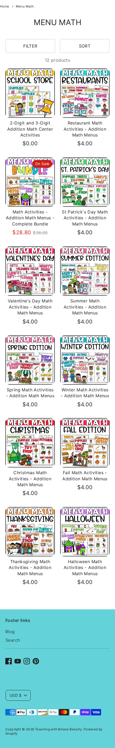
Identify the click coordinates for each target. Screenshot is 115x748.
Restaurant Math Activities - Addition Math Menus (85, 129)
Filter (30, 46)
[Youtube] (17, 661)
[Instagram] (27, 661)
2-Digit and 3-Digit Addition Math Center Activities (30, 129)
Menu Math (25, 6)
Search (12, 640)
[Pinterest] (36, 661)
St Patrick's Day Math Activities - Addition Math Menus (85, 218)
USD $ (15, 695)
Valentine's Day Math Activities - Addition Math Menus (30, 306)
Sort (85, 46)
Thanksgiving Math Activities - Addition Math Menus (30, 567)
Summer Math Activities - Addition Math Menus (85, 306)
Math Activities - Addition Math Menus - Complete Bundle (30, 218)
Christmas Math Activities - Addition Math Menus (30, 478)
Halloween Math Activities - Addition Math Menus (85, 567)
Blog (10, 631)
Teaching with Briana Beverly (58, 729)
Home (4, 6)
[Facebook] (8, 661)
